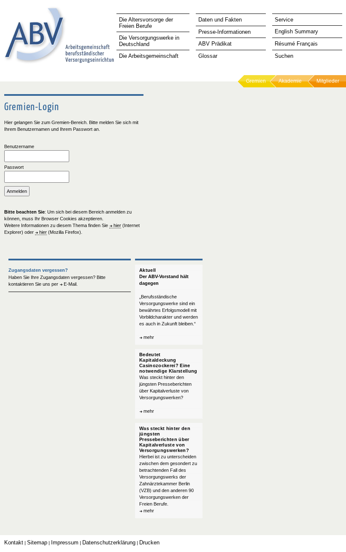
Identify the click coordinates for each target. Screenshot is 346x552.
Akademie (290, 81)
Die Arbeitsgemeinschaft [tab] (148, 56)
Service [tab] (284, 19)
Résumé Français (296, 44)
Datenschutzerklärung (108, 542)
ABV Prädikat (215, 44)
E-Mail (70, 284)
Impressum (64, 542)
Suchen (284, 56)
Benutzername (19, 146)
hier (117, 225)
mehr (148, 337)
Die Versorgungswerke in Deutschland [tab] (149, 41)
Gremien (256, 81)
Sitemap (37, 542)
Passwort (14, 167)
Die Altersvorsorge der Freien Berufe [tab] (146, 22)
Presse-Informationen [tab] (224, 32)
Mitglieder (327, 81)
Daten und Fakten (220, 19)
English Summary (296, 31)
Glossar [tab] (207, 56)
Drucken (149, 542)
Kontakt (13, 542)
